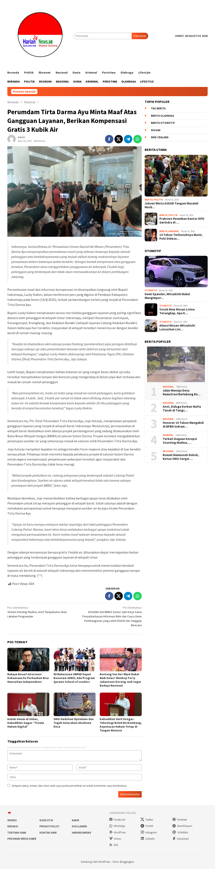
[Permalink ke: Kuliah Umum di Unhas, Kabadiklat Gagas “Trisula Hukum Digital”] (28, 704)
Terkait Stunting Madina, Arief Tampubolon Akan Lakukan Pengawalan (37, 612)
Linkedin (150, 839)
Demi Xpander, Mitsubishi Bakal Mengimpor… (167, 296)
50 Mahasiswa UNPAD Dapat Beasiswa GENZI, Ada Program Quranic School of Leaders (74, 678)
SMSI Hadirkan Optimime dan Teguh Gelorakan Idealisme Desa (74, 722)
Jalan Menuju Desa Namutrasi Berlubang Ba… (182, 392)
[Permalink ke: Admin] (11, 139)
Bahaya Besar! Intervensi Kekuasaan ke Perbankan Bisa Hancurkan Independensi (28, 678)
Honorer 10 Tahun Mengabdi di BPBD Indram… (183, 424)
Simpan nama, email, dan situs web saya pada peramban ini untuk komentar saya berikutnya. (69, 786)
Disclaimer (79, 826)
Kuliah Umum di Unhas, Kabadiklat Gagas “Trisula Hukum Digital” (25, 722)
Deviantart (183, 839)
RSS (116, 845)
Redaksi (12, 826)
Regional (168, 451)
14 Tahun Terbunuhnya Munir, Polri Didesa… (181, 237)
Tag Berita (158, 108)
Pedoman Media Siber (21, 839)
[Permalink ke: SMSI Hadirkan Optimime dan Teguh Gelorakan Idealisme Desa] (75, 704)
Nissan (155, 130)
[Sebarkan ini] (109, 139)
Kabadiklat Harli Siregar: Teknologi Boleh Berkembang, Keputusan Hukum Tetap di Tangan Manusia (121, 724)
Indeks (12, 820)
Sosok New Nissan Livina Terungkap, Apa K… (177, 311)
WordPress (120, 832)
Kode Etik (46, 820)
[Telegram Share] (128, 139)
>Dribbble (182, 832)
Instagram (151, 832)
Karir (75, 820)
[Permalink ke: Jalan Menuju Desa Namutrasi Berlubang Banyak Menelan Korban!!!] (176, 364)
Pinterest (182, 819)
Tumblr (149, 826)
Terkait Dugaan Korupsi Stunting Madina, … (180, 441)
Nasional (168, 386)
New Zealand (160, 137)
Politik (158, 199)
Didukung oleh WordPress (95, 862)
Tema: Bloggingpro (123, 862)
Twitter (149, 819)
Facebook (119, 819)
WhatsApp (119, 826)
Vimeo (117, 839)
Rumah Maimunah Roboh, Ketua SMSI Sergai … (181, 457)
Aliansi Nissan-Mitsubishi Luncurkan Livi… (177, 327)
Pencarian (140, 36)
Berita (149, 199)
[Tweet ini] (118, 139)
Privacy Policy (49, 826)
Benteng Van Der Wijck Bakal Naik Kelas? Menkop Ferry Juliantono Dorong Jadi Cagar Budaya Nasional (120, 679)
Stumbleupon (184, 826)
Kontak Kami (48, 832)
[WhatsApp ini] (137, 139)
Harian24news (81, 832)
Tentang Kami (16, 832)
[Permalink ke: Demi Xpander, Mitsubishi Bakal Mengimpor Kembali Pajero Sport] (176, 271)
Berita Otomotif (163, 123)
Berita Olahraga (162, 116)
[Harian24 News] (40, 36)
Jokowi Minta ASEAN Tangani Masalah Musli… (171, 205)
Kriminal (173, 231)
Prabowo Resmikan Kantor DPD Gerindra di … (181, 220)
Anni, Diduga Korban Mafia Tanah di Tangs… (182, 408)
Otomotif (151, 290)
